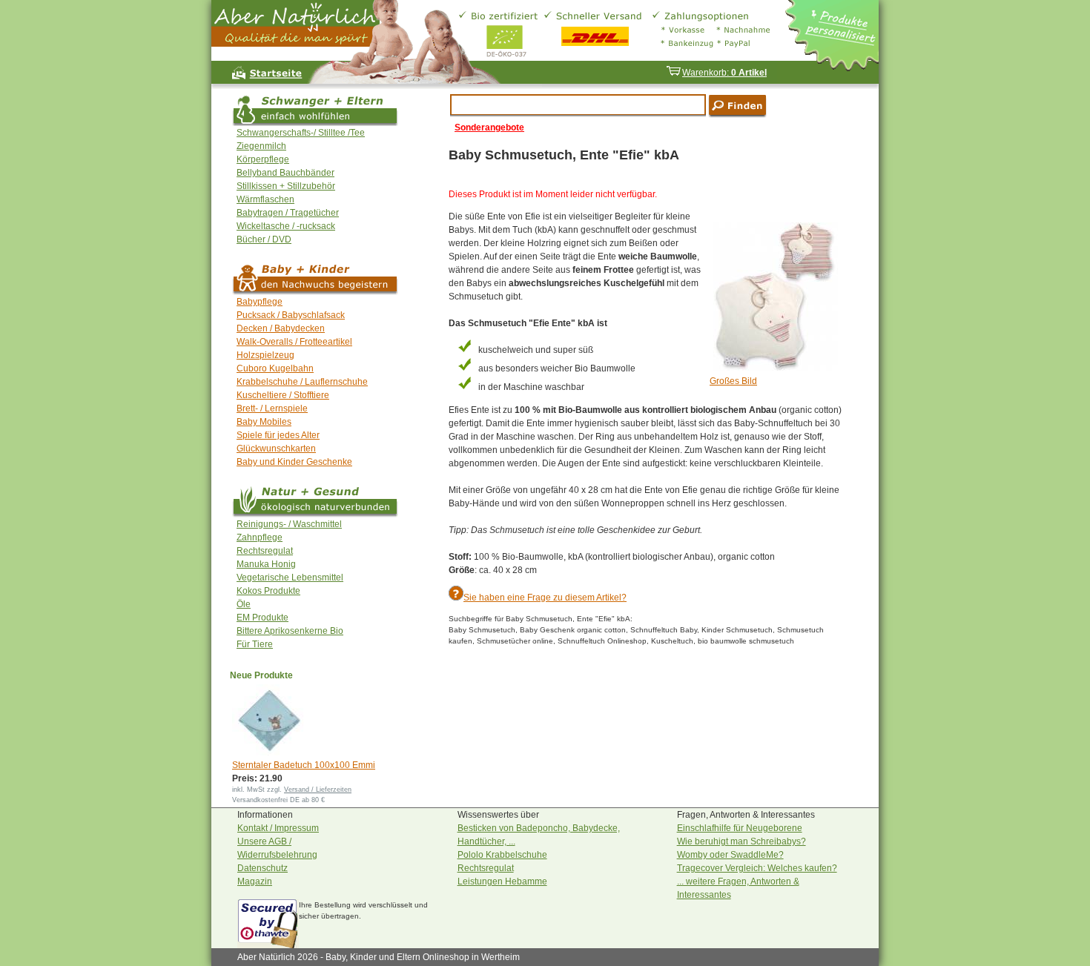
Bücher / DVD (264, 239)
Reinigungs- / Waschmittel (289, 524)
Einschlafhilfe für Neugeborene (739, 828)
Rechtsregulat (265, 551)
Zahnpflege (260, 537)
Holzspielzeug (265, 355)
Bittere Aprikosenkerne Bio (290, 631)
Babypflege (260, 302)
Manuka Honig (266, 564)
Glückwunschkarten (276, 448)
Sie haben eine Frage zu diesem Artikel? (545, 597)
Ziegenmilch (261, 146)
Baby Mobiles (264, 422)
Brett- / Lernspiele (272, 408)
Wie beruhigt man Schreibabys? (741, 841)
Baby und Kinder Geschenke (294, 462)
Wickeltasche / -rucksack (286, 226)
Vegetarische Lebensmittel (290, 577)
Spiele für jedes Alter (278, 435)
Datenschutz (262, 868)
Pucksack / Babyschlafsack (291, 315)
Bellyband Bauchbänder (285, 173)
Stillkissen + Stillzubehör (286, 186)
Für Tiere (255, 644)
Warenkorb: (724, 72)
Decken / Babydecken (281, 328)
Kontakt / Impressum (278, 828)
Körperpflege (263, 159)
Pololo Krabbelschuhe (502, 855)
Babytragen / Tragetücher (288, 213)
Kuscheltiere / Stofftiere (283, 395)
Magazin (254, 881)
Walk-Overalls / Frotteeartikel (294, 342)
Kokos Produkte (268, 591)
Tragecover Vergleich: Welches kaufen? (757, 868)
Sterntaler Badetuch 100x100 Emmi (303, 765)
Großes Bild (733, 381)
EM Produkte (262, 617)
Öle (244, 604)
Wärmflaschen (265, 199)
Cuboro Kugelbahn (275, 368)
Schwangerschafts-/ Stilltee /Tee (301, 133)
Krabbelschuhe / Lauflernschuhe (302, 382)
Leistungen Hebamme (502, 881)
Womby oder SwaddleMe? (730, 855)
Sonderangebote (489, 127)
